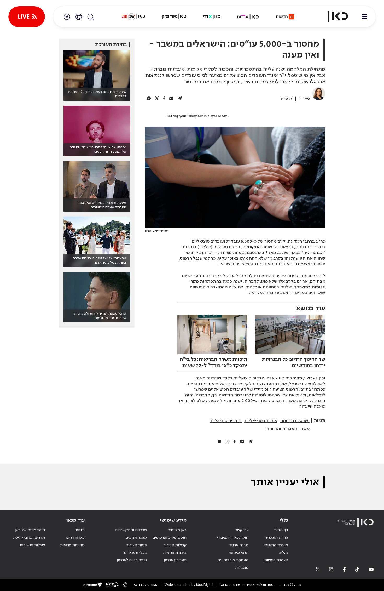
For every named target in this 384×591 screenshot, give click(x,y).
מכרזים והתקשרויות (131, 530)
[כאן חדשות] (285, 16)
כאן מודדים (75, 538)
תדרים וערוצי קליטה (29, 538)
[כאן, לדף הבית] (333, 17)
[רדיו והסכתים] (211, 16)
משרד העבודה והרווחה (288, 428)
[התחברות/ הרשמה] (67, 17)
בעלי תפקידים (135, 553)
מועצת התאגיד (276, 545)
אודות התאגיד (276, 538)
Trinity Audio (197, 116)
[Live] (26, 16)
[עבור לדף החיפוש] (90, 17)
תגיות (80, 530)
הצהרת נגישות (276, 560)
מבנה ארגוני (238, 545)
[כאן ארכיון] (174, 16)
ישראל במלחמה (295, 420)
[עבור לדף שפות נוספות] (78, 17)
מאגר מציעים (136, 538)
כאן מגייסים (177, 530)
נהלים (283, 553)
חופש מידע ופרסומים (169, 538)
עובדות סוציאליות (260, 420)
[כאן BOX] (248, 16)
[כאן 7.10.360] (133, 16)
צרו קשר (241, 530)
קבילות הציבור (175, 545)
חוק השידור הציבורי (232, 538)
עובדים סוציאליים (226, 420)
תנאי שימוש (238, 553)
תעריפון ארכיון (175, 560)
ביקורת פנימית (175, 553)
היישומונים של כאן (30, 530)
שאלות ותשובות (32, 545)
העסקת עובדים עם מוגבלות (232, 564)
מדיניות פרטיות (72, 545)
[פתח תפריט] (364, 16)
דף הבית (281, 530)
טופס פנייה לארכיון (132, 560)
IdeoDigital (204, 585)
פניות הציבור (136, 545)
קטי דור (304, 98)
